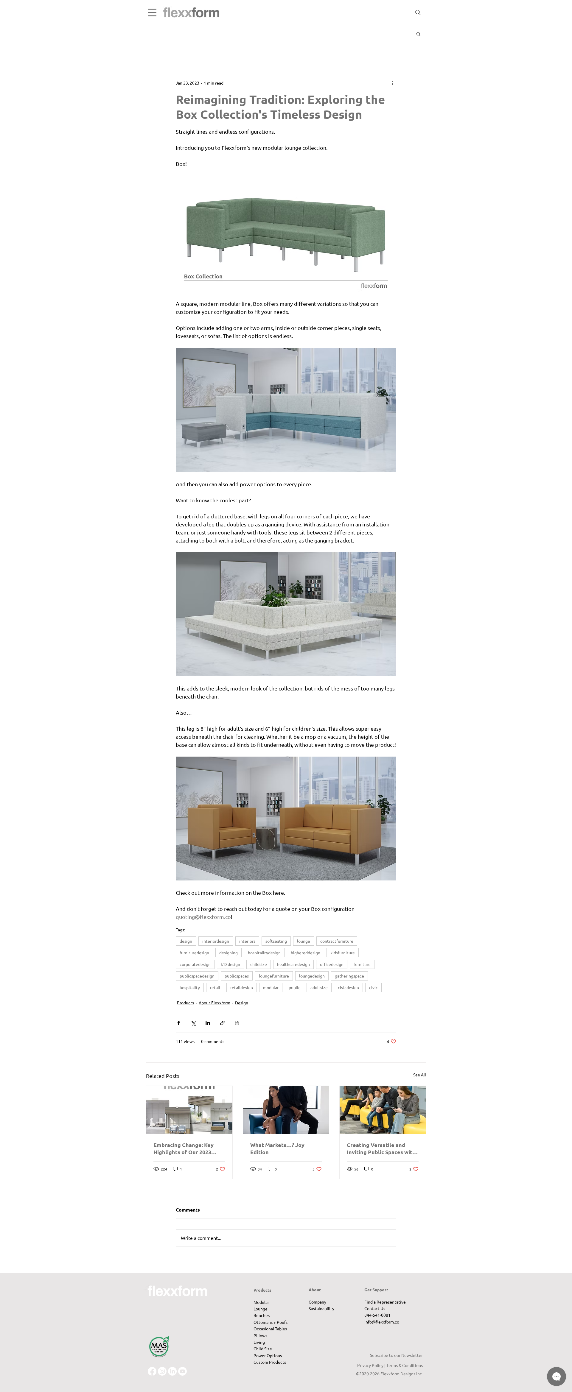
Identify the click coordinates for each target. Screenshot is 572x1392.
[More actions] (392, 82)
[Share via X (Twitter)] (193, 1023)
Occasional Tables (270, 1328)
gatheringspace (349, 975)
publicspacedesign (197, 975)
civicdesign (348, 987)
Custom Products (270, 1362)
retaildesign (241, 987)
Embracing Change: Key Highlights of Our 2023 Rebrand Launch (183, 1148)
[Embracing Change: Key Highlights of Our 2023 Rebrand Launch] (189, 1110)
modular (271, 987)
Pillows (260, 1335)
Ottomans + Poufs (270, 1322)
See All (419, 1074)
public (294, 987)
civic (373, 987)
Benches (262, 1315)
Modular (261, 1302)
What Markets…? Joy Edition (277, 1148)
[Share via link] (222, 1023)
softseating (276, 941)
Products (185, 1002)
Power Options (268, 1355)
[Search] (418, 12)
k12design (230, 964)
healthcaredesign (293, 964)
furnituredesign (194, 952)
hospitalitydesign (264, 952)
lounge (303, 941)
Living (259, 1342)
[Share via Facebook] (178, 1023)
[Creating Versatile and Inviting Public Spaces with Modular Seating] (383, 1110)
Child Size (263, 1348)
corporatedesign (195, 964)
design (186, 941)
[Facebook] (152, 1371)
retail (215, 987)
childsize (258, 964)
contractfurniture (336, 941)
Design (241, 1002)
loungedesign (312, 975)
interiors (247, 941)
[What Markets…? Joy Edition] (286, 1110)
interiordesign (215, 941)
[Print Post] (237, 1023)
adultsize (319, 987)
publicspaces (237, 975)
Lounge (261, 1308)
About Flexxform (214, 1002)
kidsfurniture (342, 952)
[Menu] (152, 12)
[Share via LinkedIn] (208, 1023)
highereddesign (305, 952)
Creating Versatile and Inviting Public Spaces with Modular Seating (381, 1148)
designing (228, 952)
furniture (362, 964)
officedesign (331, 964)
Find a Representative (385, 1301)
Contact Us (374, 1308)
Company (317, 1301)
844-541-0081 (377, 1315)
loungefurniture (274, 975)
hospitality (190, 987)
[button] (418, 33)
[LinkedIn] (172, 1371)
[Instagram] (162, 1371)
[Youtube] (182, 1371)
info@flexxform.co (381, 1321)
